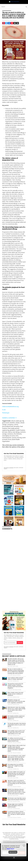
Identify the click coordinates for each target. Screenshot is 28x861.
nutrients (23, 432)
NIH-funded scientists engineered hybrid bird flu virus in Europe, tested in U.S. (16, 717)
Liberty (10, 432)
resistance (10, 434)
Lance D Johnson (13, 20)
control (16, 424)
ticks (17, 436)
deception (17, 426)
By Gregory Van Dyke (17, 689)
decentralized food (7, 426)
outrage (4, 434)
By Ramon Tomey (16, 801)
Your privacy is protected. (8, 467)
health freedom (20, 430)
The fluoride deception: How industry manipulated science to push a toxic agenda (17, 725)
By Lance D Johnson (17, 674)
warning (19, 437)
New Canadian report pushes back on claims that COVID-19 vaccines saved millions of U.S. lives (16, 732)
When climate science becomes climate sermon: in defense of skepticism (15, 694)
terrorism (12, 436)
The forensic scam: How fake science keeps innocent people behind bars (17, 799)
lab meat (4, 432)
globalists (12, 430)
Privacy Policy (10, 849)
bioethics (12, 422)
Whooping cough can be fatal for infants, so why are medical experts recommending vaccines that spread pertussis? (17, 783)
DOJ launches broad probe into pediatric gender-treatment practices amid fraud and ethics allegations (15, 686)
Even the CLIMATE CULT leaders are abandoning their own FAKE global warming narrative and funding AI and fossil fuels (16, 774)
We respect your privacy (20, 836)
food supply (11, 428)
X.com (4, 409)
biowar (18, 422)
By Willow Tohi (16, 680)
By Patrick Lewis (16, 697)
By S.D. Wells (15, 666)
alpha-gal (19, 421)
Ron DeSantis (18, 434)
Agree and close (12, 852)
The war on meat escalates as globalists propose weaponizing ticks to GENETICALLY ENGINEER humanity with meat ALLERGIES (16, 671)
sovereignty (5, 436)
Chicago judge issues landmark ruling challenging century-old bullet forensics (15, 806)
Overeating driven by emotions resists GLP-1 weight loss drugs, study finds (16, 766)
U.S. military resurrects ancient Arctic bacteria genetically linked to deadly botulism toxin (16, 740)
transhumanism (6, 437)
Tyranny (14, 437)
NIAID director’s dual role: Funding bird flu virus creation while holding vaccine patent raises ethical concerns (16, 709)
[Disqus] (14, 550)
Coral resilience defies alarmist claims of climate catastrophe (15, 678)
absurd (13, 421)
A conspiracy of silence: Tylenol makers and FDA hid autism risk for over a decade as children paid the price (16, 814)
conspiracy (10, 424)
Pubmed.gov (5, 413)
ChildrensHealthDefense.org (10, 406)
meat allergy (16, 432)
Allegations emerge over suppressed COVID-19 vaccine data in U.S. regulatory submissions (16, 701)
